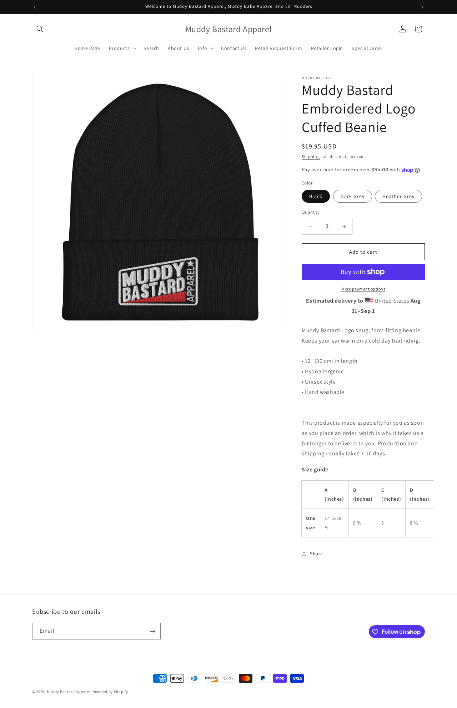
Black (315, 196)
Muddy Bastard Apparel (69, 691)
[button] (40, 29)
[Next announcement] (422, 7)
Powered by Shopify (109, 691)
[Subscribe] (152, 631)
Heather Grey (398, 196)
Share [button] (316, 553)
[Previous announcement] (34, 7)
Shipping (311, 156)
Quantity (311, 212)
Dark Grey (353, 196)
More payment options (363, 289)
